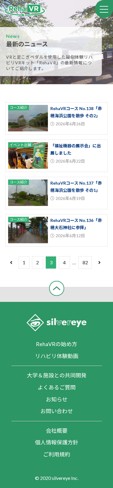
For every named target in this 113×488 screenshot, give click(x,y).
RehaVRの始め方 (56, 344)
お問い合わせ (56, 411)
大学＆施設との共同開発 (56, 375)
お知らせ (56, 399)
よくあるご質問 (57, 387)
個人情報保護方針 (56, 442)
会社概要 (56, 430)
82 (85, 262)
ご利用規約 (56, 454)
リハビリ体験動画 (56, 356)
